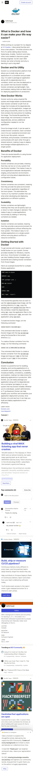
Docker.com (5, 409)
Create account (26, 2)
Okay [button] (4, 769)
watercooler (6, 41)
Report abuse (22, 533)
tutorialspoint (6, 411)
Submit (7, 502)
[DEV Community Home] (7, 2)
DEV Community (16, 647)
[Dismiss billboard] (30, 732)
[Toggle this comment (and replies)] (2, 512)
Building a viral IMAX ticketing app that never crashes (15, 446)
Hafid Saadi (9, 21)
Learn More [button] (6, 595)
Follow (16, 610)
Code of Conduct (11, 533)
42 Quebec (7, 47)
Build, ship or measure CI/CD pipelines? (13, 562)
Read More (6, 483)
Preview (16, 502)
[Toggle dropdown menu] (30, 420)
